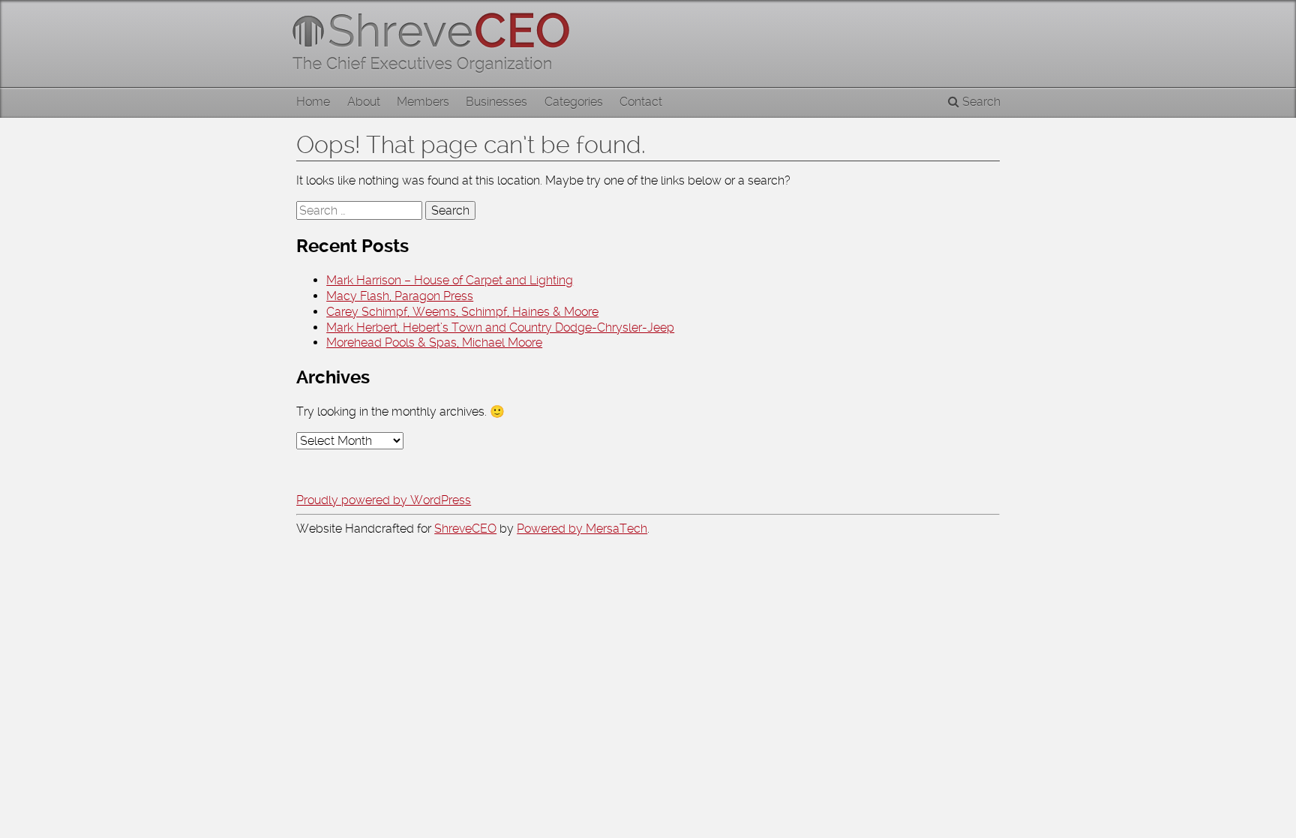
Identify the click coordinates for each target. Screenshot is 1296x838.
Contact (641, 102)
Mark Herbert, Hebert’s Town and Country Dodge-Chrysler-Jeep (500, 327)
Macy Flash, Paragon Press (399, 296)
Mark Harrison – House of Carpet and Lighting (449, 280)
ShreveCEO (465, 528)
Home (313, 102)
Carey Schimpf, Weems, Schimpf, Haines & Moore (462, 312)
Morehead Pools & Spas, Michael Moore (434, 342)
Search (979, 102)
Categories (573, 102)
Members (423, 102)
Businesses (496, 102)
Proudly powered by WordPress (383, 500)
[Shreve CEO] (438, 43)
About (363, 102)
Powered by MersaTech (582, 528)
